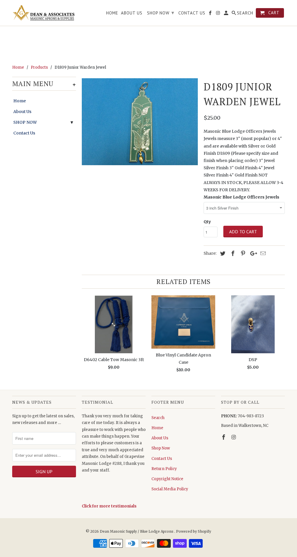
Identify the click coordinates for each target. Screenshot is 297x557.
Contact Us (24, 133)
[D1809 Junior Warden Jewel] (140, 121)
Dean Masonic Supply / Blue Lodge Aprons (137, 531)
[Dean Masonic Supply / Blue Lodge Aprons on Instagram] (234, 437)
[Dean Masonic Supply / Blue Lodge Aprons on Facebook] (224, 437)
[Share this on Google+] (252, 253)
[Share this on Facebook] (232, 253)
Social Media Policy (169, 489)
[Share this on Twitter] (222, 253)
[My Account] (226, 14)
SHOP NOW (25, 122)
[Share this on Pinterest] (242, 253)
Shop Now (160, 448)
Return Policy (164, 468)
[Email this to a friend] (262, 253)
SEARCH (245, 13)
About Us (22, 111)
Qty (207, 221)
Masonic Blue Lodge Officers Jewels (241, 197)
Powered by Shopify (193, 531)
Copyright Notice (167, 478)
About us (131, 13)
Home (19, 100)
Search (157, 417)
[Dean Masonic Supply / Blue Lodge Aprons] (44, 12)
